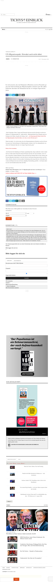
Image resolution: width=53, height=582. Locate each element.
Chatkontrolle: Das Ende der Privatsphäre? (31, 558)
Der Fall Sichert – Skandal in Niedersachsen (31, 551)
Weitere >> (9, 501)
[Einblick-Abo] (27, 400)
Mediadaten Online (6, 569)
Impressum (22, 567)
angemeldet (14, 244)
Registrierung (17, 260)
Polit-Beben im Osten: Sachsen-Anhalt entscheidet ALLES (21, 534)
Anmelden (9, 260)
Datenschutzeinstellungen (39, 567)
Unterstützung (15, 567)
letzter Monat (20, 463)
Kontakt (8, 567)
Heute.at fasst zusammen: (11, 148)
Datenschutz (29, 567)
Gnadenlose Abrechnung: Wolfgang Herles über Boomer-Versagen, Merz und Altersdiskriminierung (33, 544)
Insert (16, 579)
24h (7, 463)
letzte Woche (13, 463)
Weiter (8, 218)
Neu (19, 459)
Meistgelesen (12, 459)
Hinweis (38, 240)
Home (3, 567)
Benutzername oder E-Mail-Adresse (14, 263)
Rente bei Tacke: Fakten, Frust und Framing (33, 466)
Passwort (8, 268)
